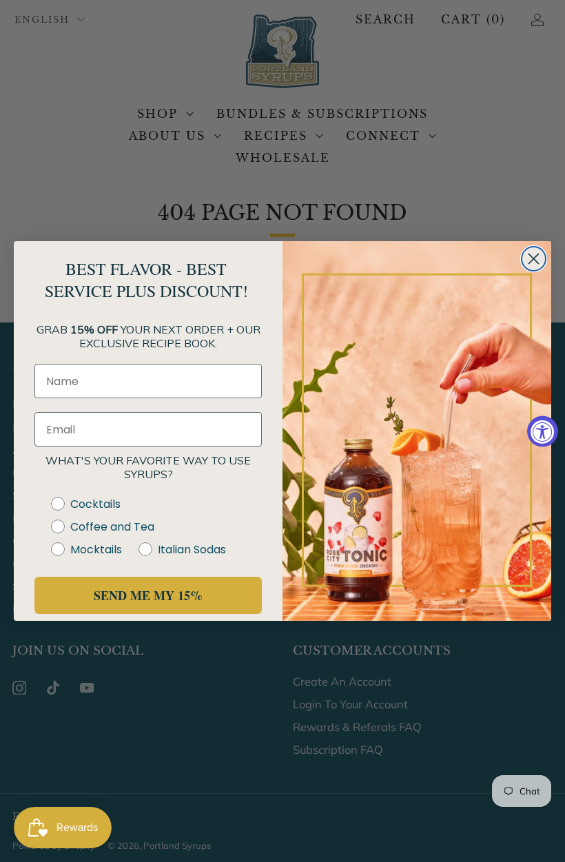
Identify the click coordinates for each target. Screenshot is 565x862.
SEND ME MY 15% (148, 595)
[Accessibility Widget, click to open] (542, 431)
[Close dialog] (534, 259)
